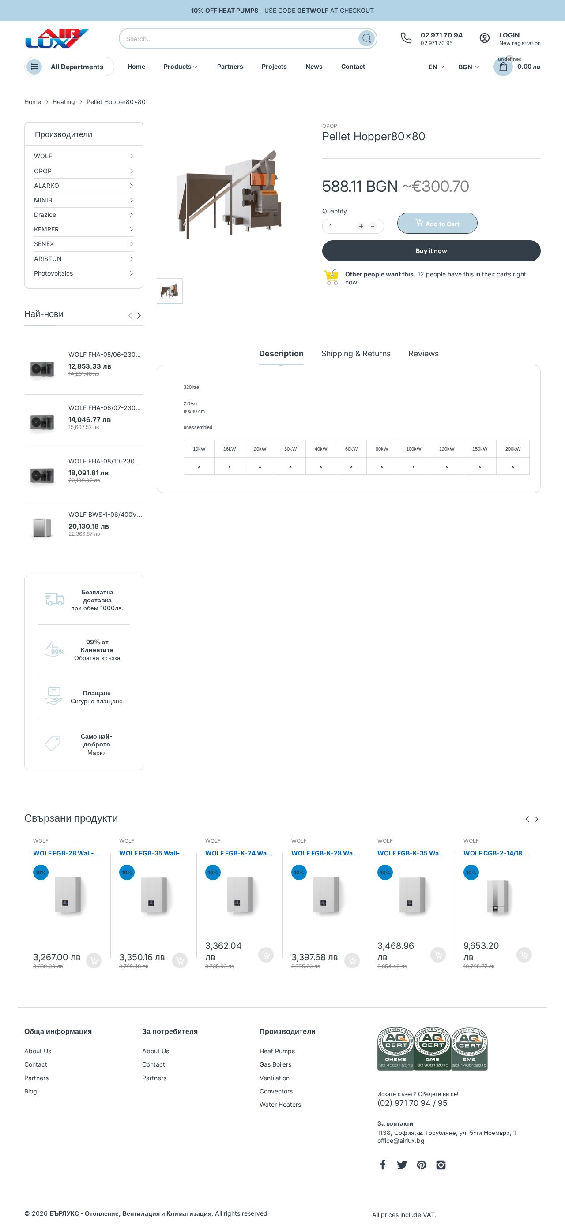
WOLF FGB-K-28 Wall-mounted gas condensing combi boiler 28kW (325, 853)
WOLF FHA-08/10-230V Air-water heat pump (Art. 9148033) (105, 461)
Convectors (276, 1091)
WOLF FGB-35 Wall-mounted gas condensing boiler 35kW (149, 853)
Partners (36, 1078)
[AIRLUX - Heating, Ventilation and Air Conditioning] (57, 38)
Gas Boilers (275, 1064)
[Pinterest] (421, 1166)
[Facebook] (382, 1166)
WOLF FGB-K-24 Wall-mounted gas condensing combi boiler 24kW (239, 853)
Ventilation (275, 1078)
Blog (30, 1091)
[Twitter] (402, 1166)
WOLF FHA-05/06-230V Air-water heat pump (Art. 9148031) (105, 355)
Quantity (334, 211)
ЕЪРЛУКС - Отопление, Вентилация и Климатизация (130, 1213)
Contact (35, 1064)
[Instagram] (441, 1166)
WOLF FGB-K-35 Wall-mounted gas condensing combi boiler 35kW (411, 853)
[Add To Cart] (94, 960)
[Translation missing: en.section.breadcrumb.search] (366, 38)
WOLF (41, 840)
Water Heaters (280, 1104)
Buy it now (431, 250)
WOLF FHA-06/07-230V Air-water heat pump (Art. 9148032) (105, 408)
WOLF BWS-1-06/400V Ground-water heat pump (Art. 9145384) (105, 515)
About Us (37, 1051)
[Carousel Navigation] (134, 315)
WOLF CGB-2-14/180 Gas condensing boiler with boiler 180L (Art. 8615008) (497, 853)
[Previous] (139, 315)
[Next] (130, 315)
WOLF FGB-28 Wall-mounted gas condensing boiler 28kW (63, 853)
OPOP (329, 126)
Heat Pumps (277, 1051)
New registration (520, 43)
